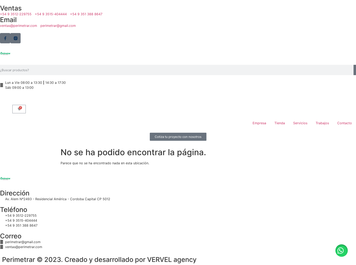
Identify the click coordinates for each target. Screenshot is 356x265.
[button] (341, 250)
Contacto (344, 123)
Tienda (279, 123)
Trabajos (322, 123)
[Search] (355, 70)
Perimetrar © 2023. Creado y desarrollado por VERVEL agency (99, 260)
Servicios (300, 123)
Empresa (259, 123)
